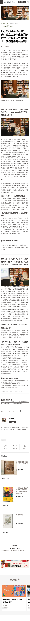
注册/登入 (22, 2)
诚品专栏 (3, 440)
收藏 (5, 26)
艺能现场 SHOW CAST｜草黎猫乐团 (13, 601)
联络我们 (15, 545)
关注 (13, 422)
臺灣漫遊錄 (19, 515)
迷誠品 (11, 418)
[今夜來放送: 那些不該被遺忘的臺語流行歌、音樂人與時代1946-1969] (8, 494)
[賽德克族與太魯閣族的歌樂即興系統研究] (8, 467)
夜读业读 (14, 54)
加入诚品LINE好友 (15, 548)
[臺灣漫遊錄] (8, 521)
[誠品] (9, 1)
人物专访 (5, 607)
